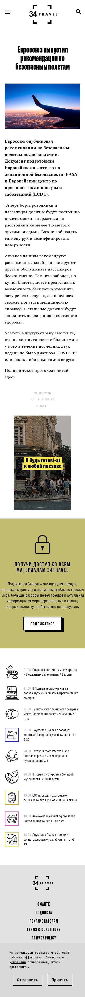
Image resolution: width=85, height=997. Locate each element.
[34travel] (43, 14)
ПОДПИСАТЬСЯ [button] (42, 623)
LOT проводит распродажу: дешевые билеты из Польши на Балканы (50, 797)
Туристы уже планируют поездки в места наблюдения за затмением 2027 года (51, 714)
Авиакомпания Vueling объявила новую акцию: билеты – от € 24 (49, 818)
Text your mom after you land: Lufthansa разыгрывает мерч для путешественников (47, 755)
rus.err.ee (46, 399)
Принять (60, 979)
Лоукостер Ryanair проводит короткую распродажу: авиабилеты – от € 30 (50, 734)
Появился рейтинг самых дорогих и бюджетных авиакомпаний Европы (50, 672)
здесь (10, 377)
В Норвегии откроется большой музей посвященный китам (49, 776)
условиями (17, 962)
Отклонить (27, 979)
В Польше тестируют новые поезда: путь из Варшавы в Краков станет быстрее (51, 693)
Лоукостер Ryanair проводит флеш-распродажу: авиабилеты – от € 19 (49, 839)
